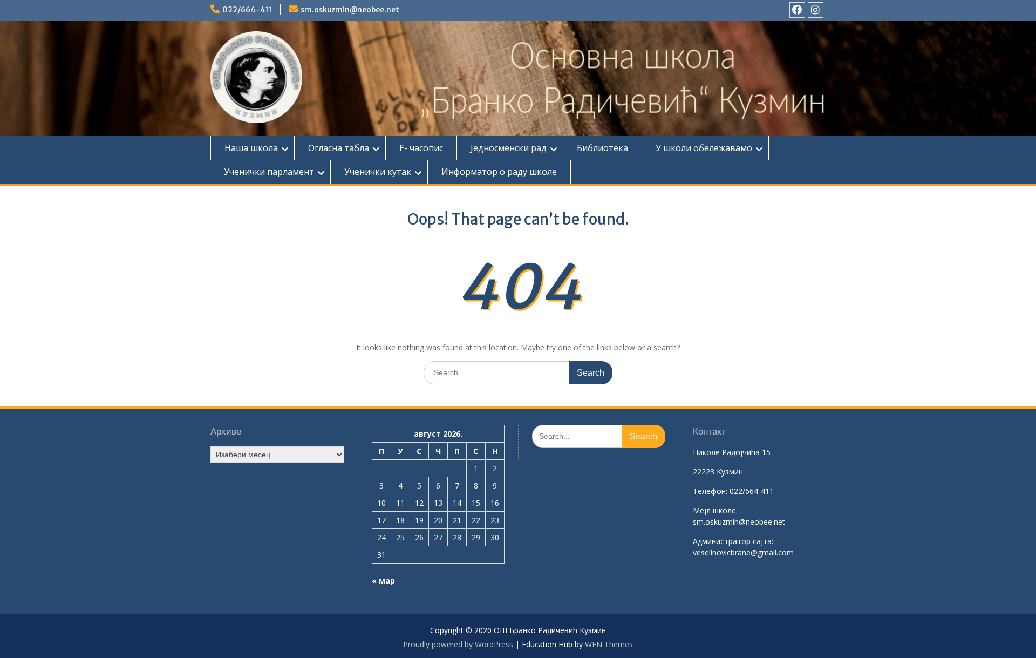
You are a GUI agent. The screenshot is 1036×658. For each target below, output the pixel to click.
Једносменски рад (509, 148)
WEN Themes (609, 644)
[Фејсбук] (797, 10)
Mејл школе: (715, 510)
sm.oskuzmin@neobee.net (350, 10)
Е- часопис (421, 148)
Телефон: (710, 491)
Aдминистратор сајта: (733, 541)
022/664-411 (247, 10)
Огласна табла (338, 148)
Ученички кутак (377, 172)
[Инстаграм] (815, 10)
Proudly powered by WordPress (458, 644)
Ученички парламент (269, 172)
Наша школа (251, 148)
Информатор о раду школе (499, 172)
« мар (383, 580)
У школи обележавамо (704, 148)
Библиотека (602, 148)
